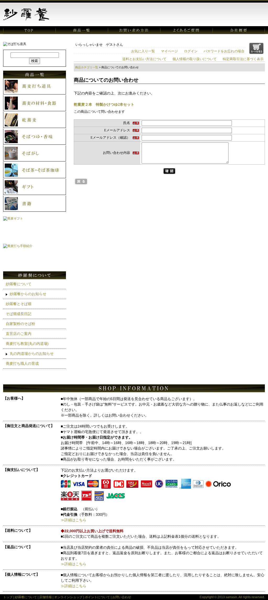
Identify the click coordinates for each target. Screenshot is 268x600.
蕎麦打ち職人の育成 (22, 363)
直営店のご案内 (18, 334)
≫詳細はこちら (73, 520)
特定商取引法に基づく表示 (243, 59)
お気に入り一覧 (143, 51)
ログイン (191, 51)
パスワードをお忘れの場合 (224, 51)
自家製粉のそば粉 (20, 324)
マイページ (169, 51)
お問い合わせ (121, 597)
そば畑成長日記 (18, 314)
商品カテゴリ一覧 (86, 67)
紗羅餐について (18, 284)
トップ (8, 597)
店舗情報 (45, 597)
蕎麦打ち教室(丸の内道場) (27, 343)
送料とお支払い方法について (144, 59)
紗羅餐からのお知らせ (28, 294)
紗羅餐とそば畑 (18, 304)
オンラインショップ (68, 597)
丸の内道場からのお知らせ (32, 353)
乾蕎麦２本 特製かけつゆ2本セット (104, 104)
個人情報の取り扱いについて (194, 59)
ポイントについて (97, 597)
